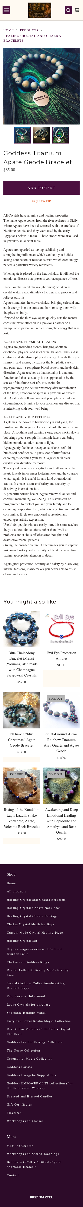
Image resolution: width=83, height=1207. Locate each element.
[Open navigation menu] (6, 10)
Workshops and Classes (25, 1121)
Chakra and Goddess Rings (28, 962)
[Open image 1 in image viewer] (41, 86)
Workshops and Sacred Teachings (33, 1153)
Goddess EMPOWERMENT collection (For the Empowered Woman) (40, 1085)
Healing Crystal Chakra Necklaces (33, 907)
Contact (13, 1175)
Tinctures (14, 1112)
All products (16, 891)
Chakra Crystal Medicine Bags (30, 924)
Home (8, 30)
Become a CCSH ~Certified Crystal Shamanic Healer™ (34, 1164)
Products (29, 30)
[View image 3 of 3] (60, 135)
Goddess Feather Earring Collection (35, 1042)
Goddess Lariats (19, 1067)
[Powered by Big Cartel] (41, 1197)
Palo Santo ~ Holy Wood (26, 996)
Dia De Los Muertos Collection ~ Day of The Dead (38, 1031)
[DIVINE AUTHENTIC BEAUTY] (39, 10)
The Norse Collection (23, 1050)
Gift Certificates (19, 1104)
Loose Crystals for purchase (28, 1004)
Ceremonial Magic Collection (30, 1058)
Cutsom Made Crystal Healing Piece (35, 932)
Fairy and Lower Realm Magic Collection (39, 1021)
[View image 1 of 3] (22, 135)
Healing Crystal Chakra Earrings (32, 916)
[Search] (68, 10)
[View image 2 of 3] (41, 135)
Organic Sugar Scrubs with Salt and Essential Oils (35, 951)
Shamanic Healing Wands (26, 1012)
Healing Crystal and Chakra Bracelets (32, 38)
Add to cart (41, 187)
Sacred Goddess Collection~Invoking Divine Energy (36, 985)
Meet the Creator (20, 1145)
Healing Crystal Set (22, 940)
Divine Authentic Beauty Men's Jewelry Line (38, 972)
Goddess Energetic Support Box (32, 1075)
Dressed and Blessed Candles (30, 1096)
